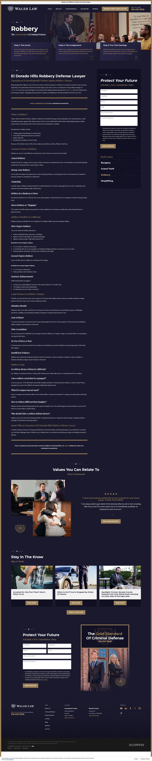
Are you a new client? (107, 112)
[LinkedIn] (126, 708)
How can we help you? (107, 118)
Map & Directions (70, 718)
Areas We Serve (49, 715)
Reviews (47, 725)
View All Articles (76, 612)
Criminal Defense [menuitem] (71, 9)
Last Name (104, 96)
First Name (104, 90)
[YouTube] (121, 708)
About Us (47, 708)
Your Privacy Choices (27, 746)
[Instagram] (140, 708)
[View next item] (112, 515)
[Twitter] (135, 708)
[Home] (22, 9)
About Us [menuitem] (59, 9)
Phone (103, 101)
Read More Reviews (111, 521)
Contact (47, 729)
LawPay (47, 719)
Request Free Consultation (115, 9)
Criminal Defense (50, 712)
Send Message (108, 146)
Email (102, 107)
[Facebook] (130, 708)
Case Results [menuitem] (84, 9)
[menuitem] (118, 162)
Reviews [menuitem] (95, 9)
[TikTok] (121, 713)
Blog (46, 722)
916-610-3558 (137, 9)
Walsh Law (69, 90)
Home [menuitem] (50, 9)
